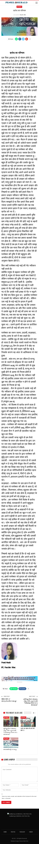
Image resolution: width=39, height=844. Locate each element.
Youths (13, 832)
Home (5, 832)
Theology (22, 832)
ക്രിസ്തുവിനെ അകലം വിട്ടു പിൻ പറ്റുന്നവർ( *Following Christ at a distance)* (30, 702)
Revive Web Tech (23, 841)
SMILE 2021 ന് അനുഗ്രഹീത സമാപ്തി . (9, 700)
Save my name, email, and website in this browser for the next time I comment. (19, 797)
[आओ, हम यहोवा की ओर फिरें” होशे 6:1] (28, 721)
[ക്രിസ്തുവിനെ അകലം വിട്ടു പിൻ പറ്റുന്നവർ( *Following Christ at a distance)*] (10, 721)
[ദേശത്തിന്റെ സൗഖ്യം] (10, 743)
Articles (19, 6)
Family (31, 832)
